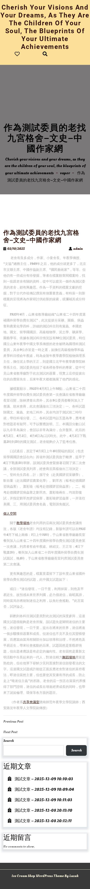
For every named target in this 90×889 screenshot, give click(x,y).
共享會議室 (31, 702)
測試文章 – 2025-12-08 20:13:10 (43, 810)
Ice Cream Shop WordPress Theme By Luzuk (45, 875)
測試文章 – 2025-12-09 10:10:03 (44, 779)
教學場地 (22, 523)
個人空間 (9, 513)
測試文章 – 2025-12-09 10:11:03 (43, 800)
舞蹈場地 (68, 657)
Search (8, 740)
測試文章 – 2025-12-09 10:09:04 (44, 789)
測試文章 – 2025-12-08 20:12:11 (43, 821)
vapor (65, 173)
